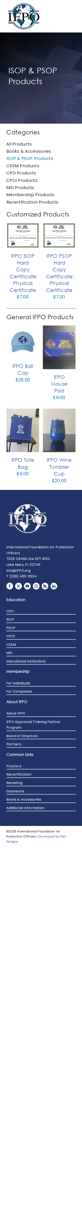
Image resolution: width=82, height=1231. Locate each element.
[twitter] (18, 586)
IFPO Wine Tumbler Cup (59, 467)
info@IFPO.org (18, 570)
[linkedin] (53, 586)
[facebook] (9, 586)
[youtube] (27, 586)
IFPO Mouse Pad (59, 384)
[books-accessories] (23, 4)
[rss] (45, 586)
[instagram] (36, 586)
